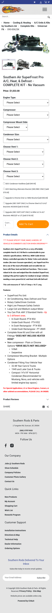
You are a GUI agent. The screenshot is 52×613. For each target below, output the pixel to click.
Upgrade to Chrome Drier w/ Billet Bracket (26, 198)
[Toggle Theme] (35, 2)
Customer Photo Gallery (15, 477)
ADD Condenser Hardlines (20, 184)
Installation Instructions (15, 530)
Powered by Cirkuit (26, 601)
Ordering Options (12, 548)
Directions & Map (12, 535)
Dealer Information (13, 544)
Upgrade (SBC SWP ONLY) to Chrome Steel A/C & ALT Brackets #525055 (25, 205)
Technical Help (11, 539)
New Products (11, 497)
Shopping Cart (11, 506)
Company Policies (13, 472)
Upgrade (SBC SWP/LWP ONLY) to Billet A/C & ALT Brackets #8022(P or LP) (24, 214)
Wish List (9, 510)
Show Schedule (11, 468)
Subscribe (41, 578)
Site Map (37, 591)
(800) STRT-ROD (26, 430)
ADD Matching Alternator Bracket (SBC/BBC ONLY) (26, 190)
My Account (10, 501)
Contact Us (9, 481)
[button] (3, 2)
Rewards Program (12, 515)
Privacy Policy (25, 591)
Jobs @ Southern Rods (15, 463)
